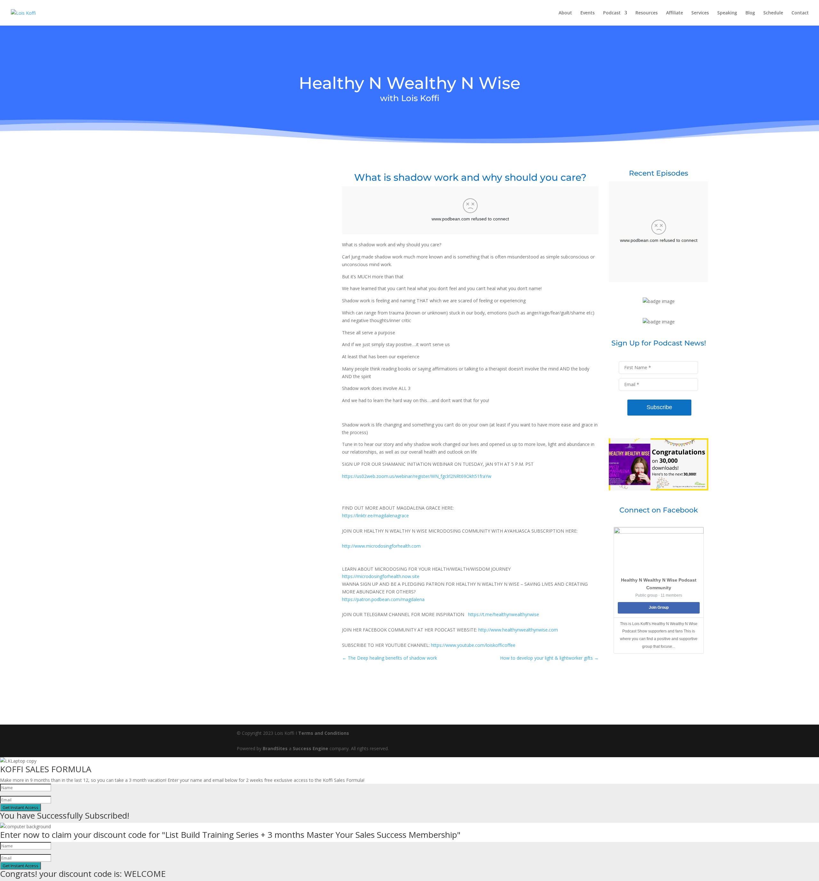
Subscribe (659, 407)
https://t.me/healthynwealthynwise (503, 614)
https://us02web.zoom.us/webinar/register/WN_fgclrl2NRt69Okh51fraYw (416, 476)
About (565, 13)
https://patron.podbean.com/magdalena (383, 599)
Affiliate (674, 13)
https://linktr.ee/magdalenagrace (375, 515)
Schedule (773, 13)
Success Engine (310, 748)
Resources (646, 13)
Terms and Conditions (323, 733)
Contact (800, 13)
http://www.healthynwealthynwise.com (518, 630)
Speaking (727, 13)
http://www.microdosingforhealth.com (381, 546)
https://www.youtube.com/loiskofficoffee (473, 645)
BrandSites (275, 748)
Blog (750, 13)
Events (587, 13)
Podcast (612, 13)
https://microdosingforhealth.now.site (380, 576)
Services (700, 13)
